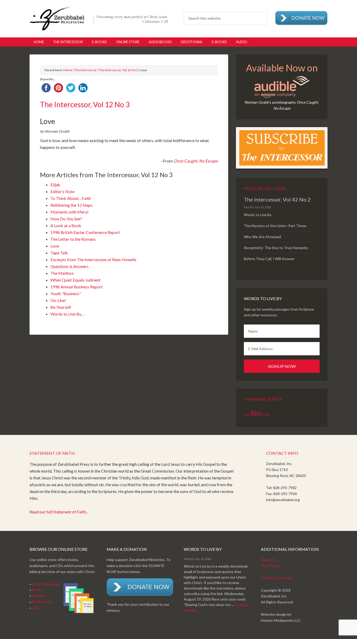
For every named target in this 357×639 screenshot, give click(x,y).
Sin (256, 412)
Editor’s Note (62, 191)
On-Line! (58, 300)
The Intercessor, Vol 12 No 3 (118, 70)
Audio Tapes (42, 601)
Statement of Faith (52, 453)
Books (37, 589)
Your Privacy (271, 565)
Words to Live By (258, 214)
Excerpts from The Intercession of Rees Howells (93, 259)
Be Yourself (60, 307)
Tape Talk (59, 252)
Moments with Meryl (69, 211)
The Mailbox (62, 273)
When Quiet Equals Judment (75, 279)
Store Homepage (46, 584)
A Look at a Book (65, 225)
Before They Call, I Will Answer (269, 258)
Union (266, 414)
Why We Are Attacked (262, 236)
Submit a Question (276, 578)
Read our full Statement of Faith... (59, 511)
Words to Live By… (67, 313)
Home (67, 70)
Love (54, 245)
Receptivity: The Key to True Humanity (276, 247)
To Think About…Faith (70, 198)
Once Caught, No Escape (196, 160)
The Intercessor (85, 70)
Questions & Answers (69, 266)
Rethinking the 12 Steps (71, 205)
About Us (269, 559)
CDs (35, 608)
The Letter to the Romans (73, 239)
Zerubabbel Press (99, 18)
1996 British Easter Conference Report (85, 232)
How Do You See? (66, 218)
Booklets (39, 595)
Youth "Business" (65, 293)
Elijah (55, 184)
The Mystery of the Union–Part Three (275, 225)
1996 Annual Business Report (76, 286)
